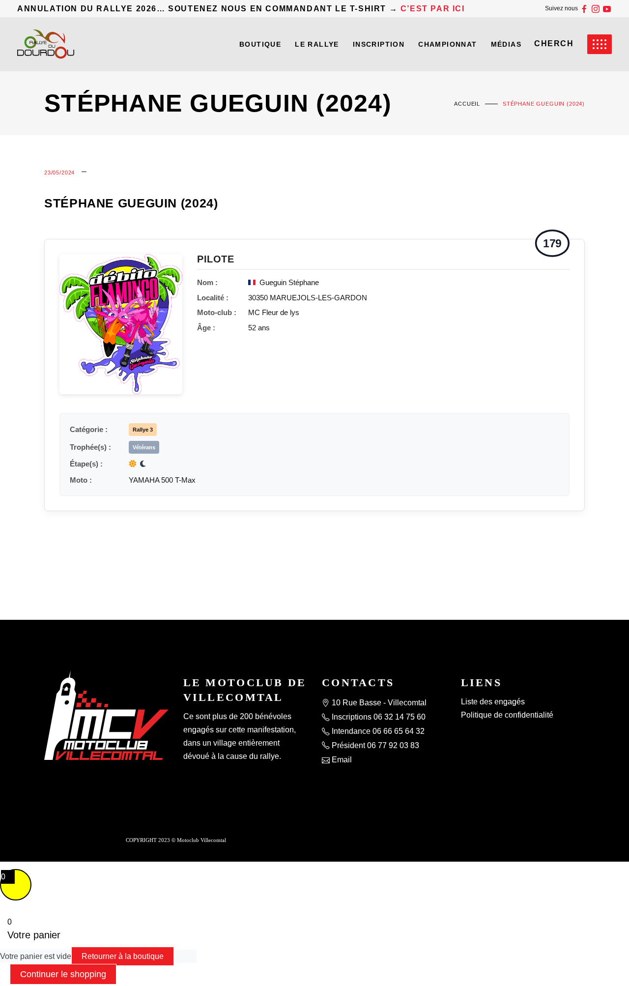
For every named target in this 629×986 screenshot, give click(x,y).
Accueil (467, 104)
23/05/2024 (59, 172)
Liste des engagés (493, 701)
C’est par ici (432, 8)
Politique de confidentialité (507, 715)
